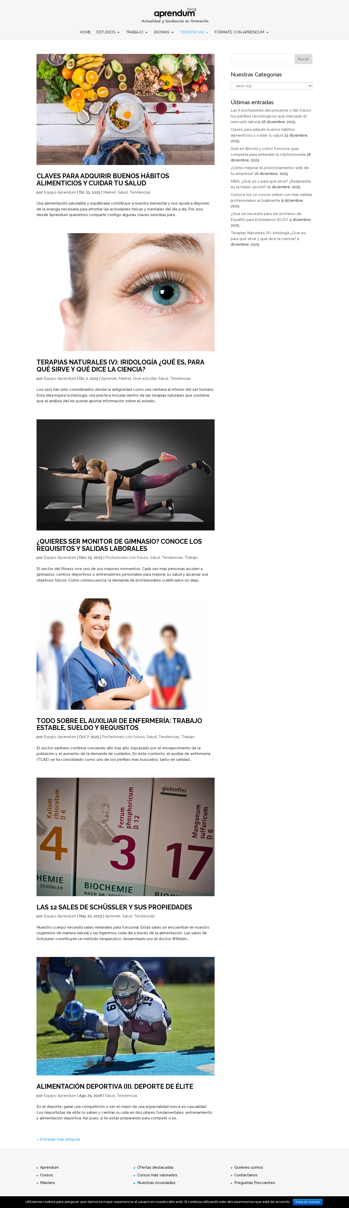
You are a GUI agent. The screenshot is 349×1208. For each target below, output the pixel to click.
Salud (123, 192)
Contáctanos (246, 1175)
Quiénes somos (248, 1167)
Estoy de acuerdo (308, 1202)
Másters (47, 1182)
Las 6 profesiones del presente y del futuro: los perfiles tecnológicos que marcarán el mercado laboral (271, 116)
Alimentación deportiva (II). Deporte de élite (115, 1086)
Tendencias (192, 32)
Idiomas (161, 32)
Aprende (109, 378)
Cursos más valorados (157, 1175)
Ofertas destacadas (155, 1167)
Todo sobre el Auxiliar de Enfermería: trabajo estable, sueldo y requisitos (119, 724)
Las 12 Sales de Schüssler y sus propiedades (114, 907)
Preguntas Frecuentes (254, 1182)
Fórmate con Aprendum (239, 32)
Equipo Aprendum (60, 192)
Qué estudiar (144, 378)
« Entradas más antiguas (58, 1139)
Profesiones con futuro (126, 557)
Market (109, 192)
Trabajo (134, 32)
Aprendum (49, 1167)
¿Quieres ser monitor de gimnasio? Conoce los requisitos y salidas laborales (119, 545)
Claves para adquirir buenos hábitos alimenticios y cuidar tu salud (103, 179)
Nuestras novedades (156, 1182)
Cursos (46, 1175)
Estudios (106, 32)
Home (85, 32)
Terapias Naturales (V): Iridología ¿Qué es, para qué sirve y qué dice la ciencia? (120, 365)
